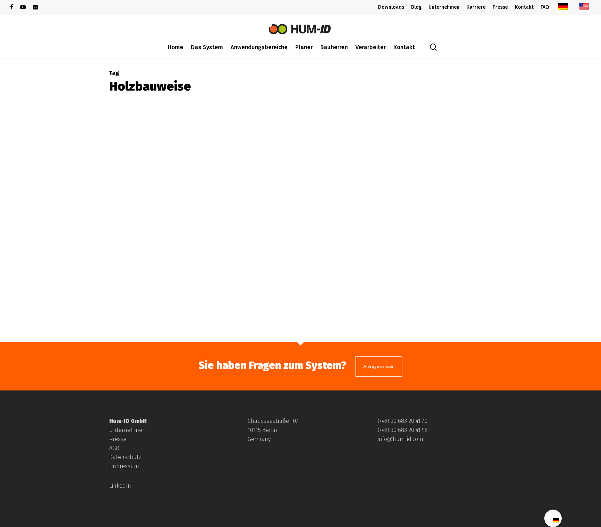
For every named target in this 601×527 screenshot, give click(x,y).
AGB (114, 448)
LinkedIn (120, 485)
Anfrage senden (378, 366)
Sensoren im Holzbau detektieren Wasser (276, 318)
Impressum (124, 466)
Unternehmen (127, 430)
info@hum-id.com (400, 439)
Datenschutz (125, 457)
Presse (118, 439)
